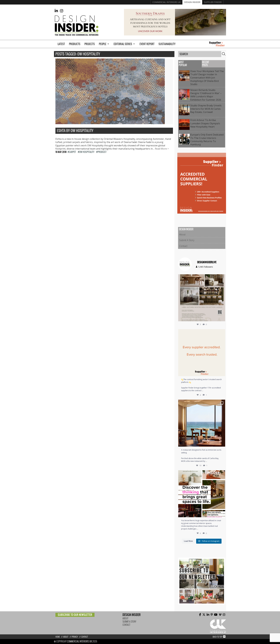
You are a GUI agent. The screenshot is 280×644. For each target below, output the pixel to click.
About (182, 234)
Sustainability (167, 44)
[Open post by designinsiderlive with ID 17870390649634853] (201, 423)
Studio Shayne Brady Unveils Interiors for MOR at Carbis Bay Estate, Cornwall (206, 109)
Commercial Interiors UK (166, 2)
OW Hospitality (86, 151)
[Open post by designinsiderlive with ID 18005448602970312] (201, 297)
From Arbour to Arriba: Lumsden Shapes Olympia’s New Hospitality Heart (205, 123)
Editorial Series (123, 44)
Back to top (217, 636)
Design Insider (192, 2)
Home (57, 636)
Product (102, 151)
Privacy (75, 636)
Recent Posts (205, 63)
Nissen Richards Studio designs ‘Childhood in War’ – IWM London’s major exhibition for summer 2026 (206, 94)
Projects (89, 44)
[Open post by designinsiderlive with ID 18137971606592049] (201, 493)
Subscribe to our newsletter (75, 615)
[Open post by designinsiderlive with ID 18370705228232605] (201, 352)
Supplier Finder (213, 2)
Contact (183, 246)
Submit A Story (186, 240)
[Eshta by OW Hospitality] (110, 122)
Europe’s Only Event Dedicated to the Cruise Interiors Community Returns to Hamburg (207, 139)
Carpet (72, 151)
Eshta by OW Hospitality (75, 130)
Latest (61, 44)
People (102, 44)
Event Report (147, 44)
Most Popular (183, 63)
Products (74, 44)
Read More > (162, 148)
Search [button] (224, 54)
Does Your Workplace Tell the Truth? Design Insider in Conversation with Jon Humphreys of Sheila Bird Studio (207, 78)
